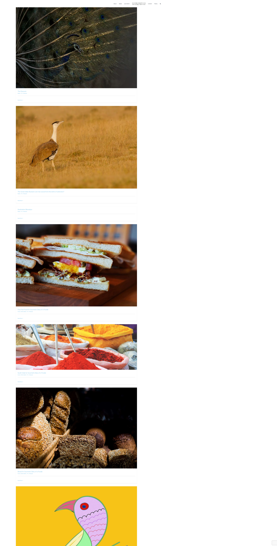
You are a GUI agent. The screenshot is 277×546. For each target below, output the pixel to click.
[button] (158, 3)
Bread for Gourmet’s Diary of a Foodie (30, 472)
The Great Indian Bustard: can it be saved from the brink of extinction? (41, 192)
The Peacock (22, 91)
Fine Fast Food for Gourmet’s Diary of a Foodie (33, 309)
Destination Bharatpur (25, 209)
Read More (20, 100)
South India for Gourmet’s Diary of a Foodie (32, 373)
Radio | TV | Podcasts (22, 93)
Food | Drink (20, 311)
